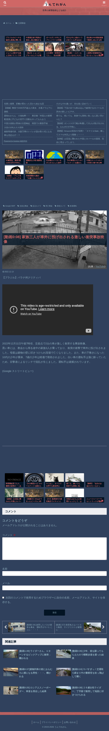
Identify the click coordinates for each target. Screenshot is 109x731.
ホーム (36, 722)
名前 (4, 568)
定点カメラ (37, 206)
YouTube (100, 266)
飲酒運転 (73, 206)
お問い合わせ (70, 722)
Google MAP (10, 206)
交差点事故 (24, 206)
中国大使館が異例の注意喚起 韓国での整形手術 (26, 123)
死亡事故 (49, 206)
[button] (100, 604)
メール (6, 583)
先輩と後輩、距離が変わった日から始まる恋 (24, 104)
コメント (9, 535)
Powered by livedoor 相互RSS (15, 141)
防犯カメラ (61, 206)
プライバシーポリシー (51, 722)
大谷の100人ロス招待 (13, 127)
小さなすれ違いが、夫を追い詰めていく (74, 104)
